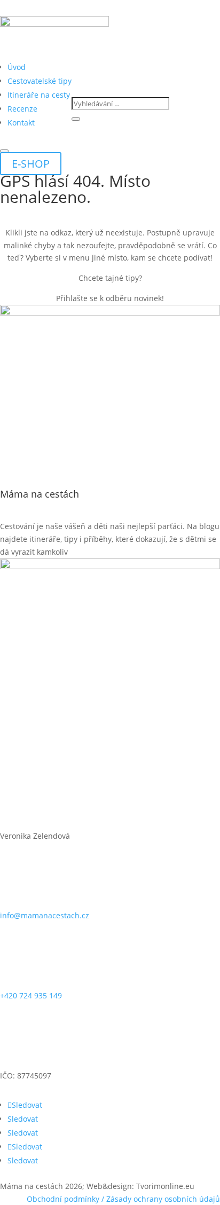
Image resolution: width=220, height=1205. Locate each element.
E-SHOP (31, 163)
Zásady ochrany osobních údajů (163, 1199)
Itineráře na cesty (38, 95)
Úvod (16, 67)
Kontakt (21, 122)
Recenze (22, 109)
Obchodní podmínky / (66, 1199)
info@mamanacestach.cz (44, 915)
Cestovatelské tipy (39, 81)
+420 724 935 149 (31, 995)
